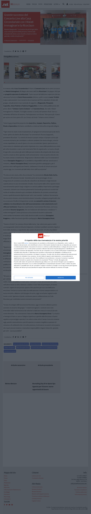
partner (27, 243)
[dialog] (45, 257)
